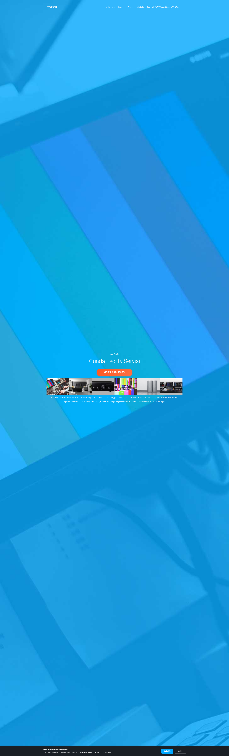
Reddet (180, 751)
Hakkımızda (110, 7)
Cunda (103, 401)
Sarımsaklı (95, 401)
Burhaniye (111, 401)
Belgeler (131, 7)
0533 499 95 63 (114, 372)
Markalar (140, 7)
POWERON (52, 7)
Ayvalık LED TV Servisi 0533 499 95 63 (163, 7)
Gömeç (87, 401)
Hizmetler (121, 7)
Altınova (74, 401)
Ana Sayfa (114, 4)
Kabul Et (167, 751)
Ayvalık (67, 401)
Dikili (81, 401)
